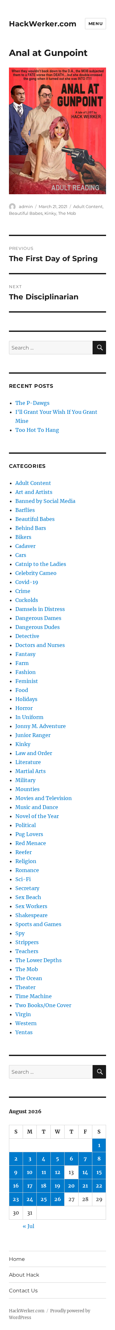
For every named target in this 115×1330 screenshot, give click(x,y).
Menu (95, 23)
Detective (27, 636)
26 (57, 1199)
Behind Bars (30, 528)
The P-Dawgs (32, 403)
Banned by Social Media (45, 501)
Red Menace (30, 843)
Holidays (26, 699)
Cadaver (25, 546)
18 (43, 1185)
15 (99, 1172)
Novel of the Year (37, 816)
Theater (25, 987)
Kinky (50, 213)
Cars (20, 555)
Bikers (23, 537)
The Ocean (28, 978)
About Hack (24, 1275)
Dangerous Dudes (37, 627)
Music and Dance (36, 807)
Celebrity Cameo (36, 573)
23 (16, 1199)
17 (30, 1185)
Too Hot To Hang (37, 430)
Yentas (24, 1032)
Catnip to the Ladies (40, 564)
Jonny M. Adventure (40, 726)
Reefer (23, 852)
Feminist (26, 681)
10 (30, 1172)
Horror (24, 708)
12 (57, 1172)
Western (26, 1023)
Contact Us (23, 1291)
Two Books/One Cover (43, 1005)
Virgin (23, 1014)
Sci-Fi (23, 879)
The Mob (67, 213)
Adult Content (88, 206)
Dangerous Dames (38, 618)
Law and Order (33, 753)
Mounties (27, 789)
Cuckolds (26, 600)
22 (99, 1185)
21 (85, 1185)
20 (71, 1185)
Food (21, 690)
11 (44, 1172)
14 (85, 1172)
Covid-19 (26, 582)
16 (16, 1185)
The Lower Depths (38, 960)
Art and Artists (33, 492)
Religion (25, 861)
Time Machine (33, 996)
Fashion (25, 672)
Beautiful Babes (25, 213)
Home (17, 1259)
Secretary (27, 888)
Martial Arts (30, 771)
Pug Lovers (29, 834)
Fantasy (25, 654)
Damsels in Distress (40, 609)
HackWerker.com (42, 23)
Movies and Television (43, 798)
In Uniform (29, 717)
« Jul (28, 1226)
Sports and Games (38, 924)
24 (30, 1199)
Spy (20, 933)
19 (57, 1185)
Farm (22, 663)
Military (25, 780)
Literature (28, 762)
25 (44, 1199)
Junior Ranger (32, 735)
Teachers (26, 951)
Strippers (27, 942)
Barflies (25, 510)
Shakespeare (31, 915)
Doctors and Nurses (40, 645)
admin (26, 206)
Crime (22, 591)
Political (25, 825)
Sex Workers (31, 906)
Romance (27, 870)
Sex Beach (28, 897)
